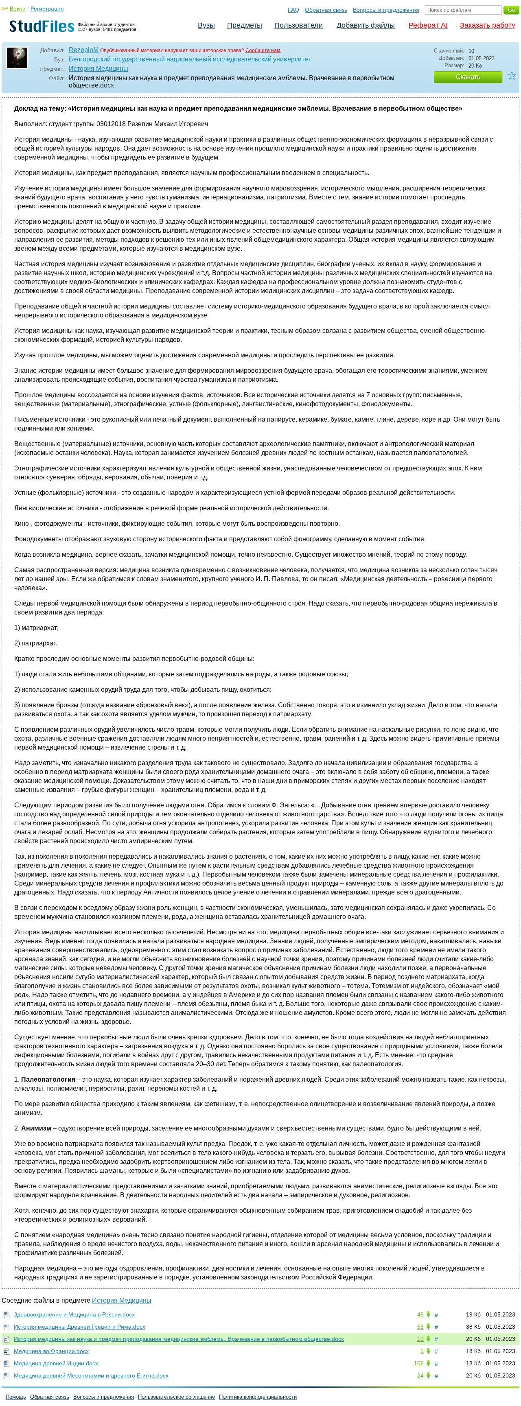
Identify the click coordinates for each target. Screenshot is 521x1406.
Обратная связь (326, 10)
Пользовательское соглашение (176, 1397)
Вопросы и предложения (386, 10)
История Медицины (98, 68)
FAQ (293, 10)
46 (420, 1314)
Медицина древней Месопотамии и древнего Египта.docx (91, 1375)
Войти (18, 8)
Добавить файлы (366, 25)
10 (420, 1339)
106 (419, 1363)
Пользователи (298, 25)
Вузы (206, 25)
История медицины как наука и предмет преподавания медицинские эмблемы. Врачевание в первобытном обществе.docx (179, 1339)
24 (420, 1375)
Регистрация (47, 8)
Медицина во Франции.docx (51, 1351)
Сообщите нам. (263, 50)
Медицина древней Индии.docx (56, 1363)
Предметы (244, 25)
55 (420, 1326)
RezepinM (84, 49)
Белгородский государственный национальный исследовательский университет (190, 59)
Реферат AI (428, 25)
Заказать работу (487, 25)
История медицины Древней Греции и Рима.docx (79, 1326)
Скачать (468, 76)
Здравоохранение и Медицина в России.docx (74, 1314)
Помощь (16, 1397)
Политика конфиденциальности (258, 1397)
